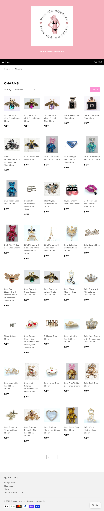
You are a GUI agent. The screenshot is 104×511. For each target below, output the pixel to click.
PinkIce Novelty (18, 501)
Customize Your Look (13, 492)
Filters (95, 90)
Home (7, 69)
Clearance (8, 486)
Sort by (7, 90)
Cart (100, 62)
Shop (6, 489)
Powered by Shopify (36, 501)
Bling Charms (10, 482)
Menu (8, 62)
